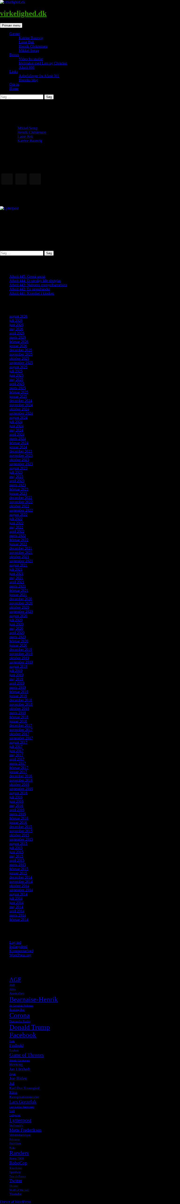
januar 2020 (18, 645)
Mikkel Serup (29, 50)
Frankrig (14, 1050)
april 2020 (16, 633)
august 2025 (18, 367)
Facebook (22, 1035)
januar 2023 (18, 493)
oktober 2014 (19, 886)
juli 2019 (15, 671)
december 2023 (20, 451)
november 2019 (21, 654)
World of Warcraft (19, 1190)
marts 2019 (17, 687)
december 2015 (20, 827)
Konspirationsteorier (24, 1097)
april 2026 (16, 333)
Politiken (15, 1143)
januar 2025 (18, 396)
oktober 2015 (19, 835)
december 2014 (20, 877)
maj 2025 (16, 379)
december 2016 (20, 776)
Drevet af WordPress (15, 1202)
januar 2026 (18, 346)
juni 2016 (16, 801)
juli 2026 (15, 320)
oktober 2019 (19, 658)
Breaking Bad (17, 1009)
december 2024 (20, 401)
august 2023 (18, 468)
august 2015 (18, 843)
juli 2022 (15, 519)
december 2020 (20, 599)
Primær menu (11, 25)
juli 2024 (15, 422)
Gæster (14, 34)
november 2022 (21, 502)
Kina (13, 1092)
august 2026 (18, 316)
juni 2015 (16, 852)
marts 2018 (17, 713)
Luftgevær (15, 1115)
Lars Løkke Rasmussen (21, 1107)
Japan (12, 1074)
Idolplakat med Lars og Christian (43, 63)
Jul (11, 1083)
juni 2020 (16, 624)
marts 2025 (17, 388)
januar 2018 (18, 721)
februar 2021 (18, 590)
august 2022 (18, 514)
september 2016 (21, 789)
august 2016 (18, 793)
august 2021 (18, 565)
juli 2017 (15, 746)
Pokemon (14, 1139)
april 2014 (16, 911)
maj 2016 (16, 806)
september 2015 (21, 839)
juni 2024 (16, 426)
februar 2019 (18, 692)
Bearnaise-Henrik (33, 999)
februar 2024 (18, 443)
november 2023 (21, 455)
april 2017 (16, 759)
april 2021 (16, 582)
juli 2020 (15, 620)
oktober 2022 (19, 506)
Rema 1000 (16, 1158)
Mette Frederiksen (25, 1130)
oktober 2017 (19, 734)
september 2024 (21, 413)
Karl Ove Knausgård (24, 1088)
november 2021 (21, 552)
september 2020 (21, 611)
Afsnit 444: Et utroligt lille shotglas (35, 281)
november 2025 (21, 354)
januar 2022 (18, 544)
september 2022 (21, 510)
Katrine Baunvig (31, 38)
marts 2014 (17, 915)
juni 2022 (16, 523)
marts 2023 (17, 485)
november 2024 (21, 405)
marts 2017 (17, 763)
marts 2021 (17, 586)
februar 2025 (18, 392)
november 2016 (21, 780)
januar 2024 (18, 447)
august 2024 (18, 417)
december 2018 (20, 700)
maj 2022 (16, 527)
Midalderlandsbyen (20, 1135)
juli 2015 (15, 848)
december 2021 (20, 548)
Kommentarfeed (21, 951)
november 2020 (21, 603)
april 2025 (16, 384)
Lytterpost (20, 1120)
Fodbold (16, 1045)
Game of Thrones (26, 1055)
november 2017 (21, 730)
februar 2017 (18, 768)
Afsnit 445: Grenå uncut (27, 276)
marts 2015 (17, 865)
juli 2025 (15, 371)
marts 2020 (17, 637)
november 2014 (21, 881)
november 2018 (21, 704)
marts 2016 (17, 814)
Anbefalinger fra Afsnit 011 (39, 76)
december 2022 (20, 498)
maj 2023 (16, 477)
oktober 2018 (19, 708)
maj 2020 (16, 628)
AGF (15, 979)
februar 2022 (18, 540)
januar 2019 (18, 696)
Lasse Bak (26, 42)
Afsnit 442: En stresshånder (29, 289)
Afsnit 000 (26, 67)
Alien (12, 989)
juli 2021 (15, 569)
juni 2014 (16, 903)
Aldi (12, 985)
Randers (19, 1153)
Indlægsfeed (18, 947)
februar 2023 (18, 489)
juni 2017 (16, 751)
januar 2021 (18, 595)
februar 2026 (18, 342)
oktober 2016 (19, 784)
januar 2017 (18, 772)
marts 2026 (17, 337)
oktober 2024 (19, 409)
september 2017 (21, 738)
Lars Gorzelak (22, 1101)
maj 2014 (16, 907)
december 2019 (20, 649)
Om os (14, 84)
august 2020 (18, 616)
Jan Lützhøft (19, 1069)
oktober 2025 (19, 358)
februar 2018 (18, 717)
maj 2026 (16, 329)
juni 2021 (16, 574)
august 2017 (18, 742)
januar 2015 (18, 873)
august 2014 (18, 894)
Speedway (15, 1172)
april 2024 (16, 434)
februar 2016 (18, 818)
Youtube (15, 1194)
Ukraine (13, 1186)
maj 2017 (16, 755)
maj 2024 (16, 430)
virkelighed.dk (23, 13)
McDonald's (16, 1125)
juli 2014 (15, 898)
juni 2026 (16, 325)
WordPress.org (20, 955)
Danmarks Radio (19, 1021)
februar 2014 (18, 919)
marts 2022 (17, 536)
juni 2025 (16, 375)
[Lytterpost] (9, 208)
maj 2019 (16, 679)
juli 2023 (15, 472)
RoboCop (18, 1162)
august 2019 (18, 666)
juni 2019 (16, 675)
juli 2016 (15, 797)
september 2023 (21, 464)
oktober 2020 (19, 607)
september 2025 (21, 363)
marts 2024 (17, 439)
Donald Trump (29, 1027)
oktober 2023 (19, 460)
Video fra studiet (31, 59)
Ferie (12, 1041)
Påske (12, 1148)
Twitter (15, 1180)
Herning (16, 1064)
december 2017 (20, 725)
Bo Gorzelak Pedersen (21, 1005)
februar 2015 (18, 869)
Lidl (12, 1111)
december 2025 (20, 350)
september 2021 (21, 561)
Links (13, 72)
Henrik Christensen (33, 46)
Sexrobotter (15, 1168)
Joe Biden (18, 1078)
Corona (19, 1015)
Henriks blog (28, 80)
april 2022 (16, 531)
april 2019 (16, 683)
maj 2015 (16, 856)
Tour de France (17, 1176)
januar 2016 (18, 822)
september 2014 (21, 890)
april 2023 (16, 481)
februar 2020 (18, 641)
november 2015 (21, 831)
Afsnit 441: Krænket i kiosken (31, 293)
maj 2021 (16, 578)
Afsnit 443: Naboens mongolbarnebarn (38, 285)
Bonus (14, 55)
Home (14, 88)
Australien (16, 993)
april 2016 (16, 810)
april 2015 (16, 860)
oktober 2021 (19, 557)
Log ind (15, 942)
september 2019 (21, 662)
